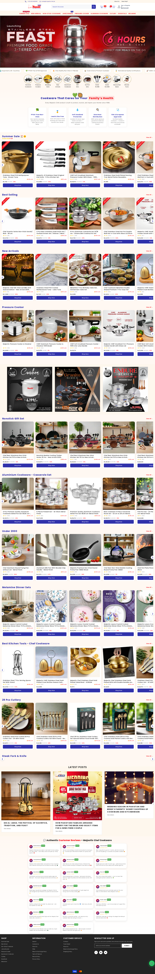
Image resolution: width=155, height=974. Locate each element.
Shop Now (17, 185)
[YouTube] (105, 952)
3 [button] (76, 65)
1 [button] (71, 65)
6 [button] (83, 65)
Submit (127, 945)
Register (127, 5)
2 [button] (73, 65)
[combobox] (71, 7)
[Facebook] (96, 952)
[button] (153, 803)
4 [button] (78, 65)
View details (7, 828)
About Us (116, 1)
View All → (149, 137)
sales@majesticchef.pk (48, 1)
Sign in (122, 6)
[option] (77, 42)
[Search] (73, 7)
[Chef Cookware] (29, 389)
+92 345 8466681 (32, 1)
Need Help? (125, 1)
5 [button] (81, 65)
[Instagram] (101, 952)
